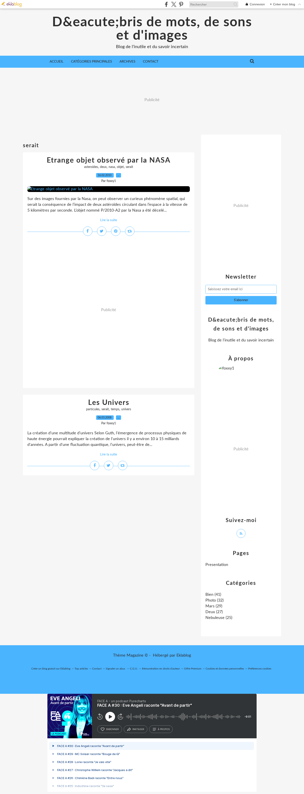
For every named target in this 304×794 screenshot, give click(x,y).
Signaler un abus (116, 668)
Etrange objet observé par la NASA (108, 160)
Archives (127, 61)
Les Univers (108, 402)
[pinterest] (181, 4)
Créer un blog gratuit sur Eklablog (50, 668)
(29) (213, 606)
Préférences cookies (259, 668)
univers (126, 409)
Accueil (56, 61)
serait (129, 167)
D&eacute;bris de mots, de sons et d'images (152, 29)
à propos (164, 729)
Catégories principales (91, 61)
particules (92, 409)
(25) (218, 618)
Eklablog (183, 655)
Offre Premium (192, 668)
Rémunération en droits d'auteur (161, 668)
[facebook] (166, 4)
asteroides (91, 167)
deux (103, 167)
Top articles (81, 668)
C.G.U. (134, 668)
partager (138, 729)
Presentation (216, 565)
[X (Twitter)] (173, 4)
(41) (213, 595)
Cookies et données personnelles (225, 668)
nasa (112, 167)
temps (115, 409)
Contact (150, 61)
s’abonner (112, 729)
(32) (214, 600)
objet (120, 167)
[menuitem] (56, 62)
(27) (214, 612)
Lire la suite (108, 220)
